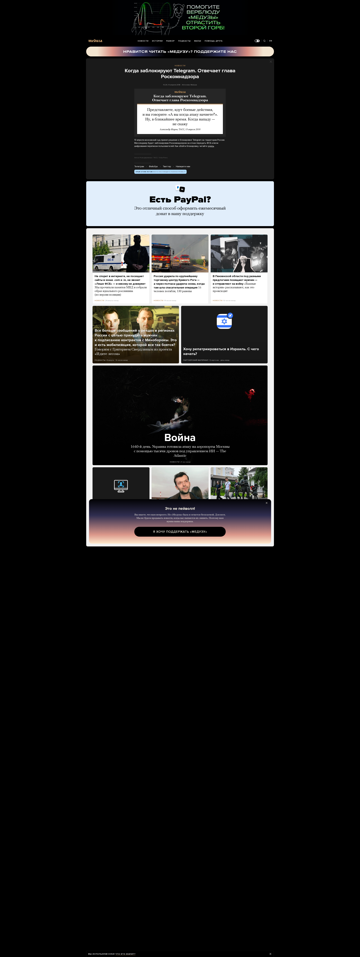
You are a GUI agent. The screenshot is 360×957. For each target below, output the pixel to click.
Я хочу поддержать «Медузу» (180, 531)
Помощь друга (213, 41)
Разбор (170, 41)
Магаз (197, 41)
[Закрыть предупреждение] (270, 954)
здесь (211, 146)
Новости (143, 41)
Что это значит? (125, 954)
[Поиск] (264, 41)
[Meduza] (95, 40)
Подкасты (184, 41)
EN (270, 41)
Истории (157, 41)
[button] (180, 113)
